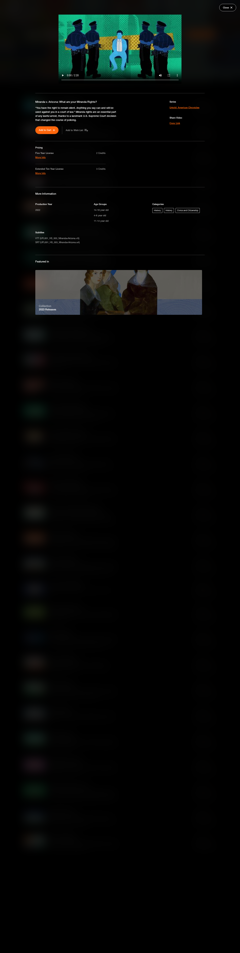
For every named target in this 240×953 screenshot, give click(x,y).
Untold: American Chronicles (184, 107)
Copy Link (175, 123)
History (157, 210)
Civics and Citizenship (187, 210)
